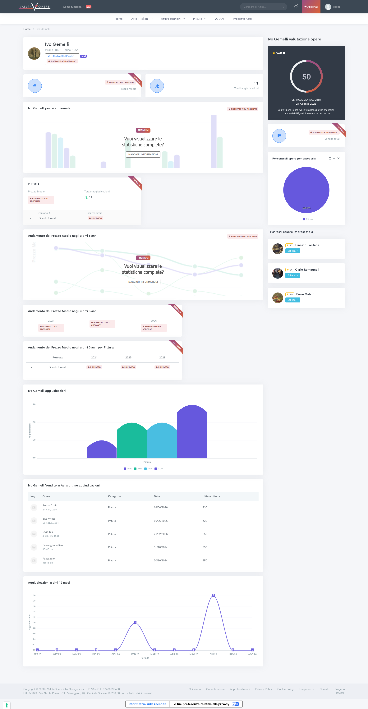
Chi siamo (195, 689)
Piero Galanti (305, 294)
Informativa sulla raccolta (147, 704)
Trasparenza (306, 689)
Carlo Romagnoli (307, 270)
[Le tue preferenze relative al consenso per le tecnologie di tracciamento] (6, 705)
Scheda (292, 251)
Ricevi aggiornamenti (63, 56)
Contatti (324, 689)
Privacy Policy (263, 689)
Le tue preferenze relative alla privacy (200, 704)
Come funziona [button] (77, 6)
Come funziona (215, 689)
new (88, 7)
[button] (296, 6)
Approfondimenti (240, 689)
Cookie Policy (285, 689)
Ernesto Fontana (307, 245)
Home (27, 28)
